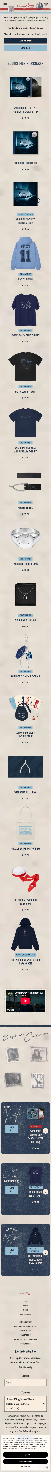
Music (25, 1310)
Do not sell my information (25, 1339)
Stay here (25, 47)
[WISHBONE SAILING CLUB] (39, 6)
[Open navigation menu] (5, 5)
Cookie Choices (25, 1344)
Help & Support (25, 1322)
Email (25, 1375)
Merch (25, 1306)
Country (25, 1392)
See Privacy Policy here (29, 1431)
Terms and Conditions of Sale (25, 1326)
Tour (25, 1301)
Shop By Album (25, 1314)
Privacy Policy (25, 1335)
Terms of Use (25, 1331)
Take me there (25, 40)
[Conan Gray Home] (25, 5)
